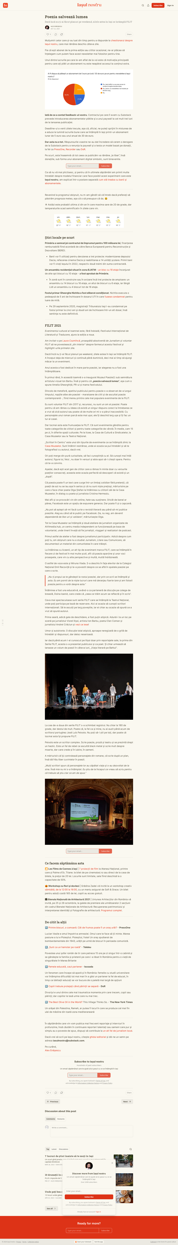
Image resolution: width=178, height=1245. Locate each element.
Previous (54, 1101)
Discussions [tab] (63, 1149)
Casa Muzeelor (53, 446)
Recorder (71, 149)
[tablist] (55, 1119)
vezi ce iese (81, 624)
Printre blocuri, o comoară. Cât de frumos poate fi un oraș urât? (82, 927)
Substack (153, 1242)
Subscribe (158, 5)
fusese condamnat (115, 296)
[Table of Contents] (2, 622)
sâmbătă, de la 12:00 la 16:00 (61, 889)
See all (50, 1208)
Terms (24, 1242)
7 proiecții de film (88, 868)
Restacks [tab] (60, 1119)
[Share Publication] (148, 5)
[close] (112, 1163)
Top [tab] (47, 1149)
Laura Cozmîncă (71, 340)
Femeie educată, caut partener (65, 966)
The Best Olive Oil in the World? (65, 1002)
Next (125, 1101)
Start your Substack (84, 1242)
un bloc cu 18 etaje (108, 269)
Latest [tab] (54, 1149)
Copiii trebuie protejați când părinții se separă (73, 986)
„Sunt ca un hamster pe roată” (64, 947)
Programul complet (111, 910)
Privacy (18, 1242)
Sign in (170, 5)
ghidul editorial (98, 1037)
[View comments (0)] (55, 34)
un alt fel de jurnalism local (117, 1030)
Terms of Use (100, 1202)
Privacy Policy (107, 1205)
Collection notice (33, 1242)
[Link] (41, 237)
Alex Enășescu (56, 26)
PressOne (59, 149)
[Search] (142, 5)
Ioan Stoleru (61, 1165)
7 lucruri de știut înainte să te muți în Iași (69, 1156)
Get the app (98, 1242)
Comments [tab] (50, 1119)
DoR (83, 149)
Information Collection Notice (88, 1205)
